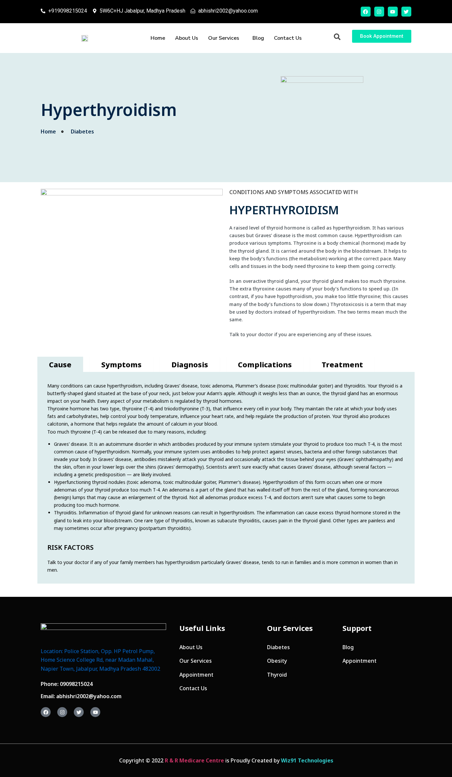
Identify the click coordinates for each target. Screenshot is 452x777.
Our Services (223, 38)
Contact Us (288, 38)
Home (158, 38)
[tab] (60, 364)
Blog (258, 38)
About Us (186, 38)
